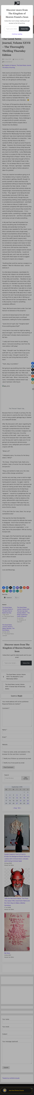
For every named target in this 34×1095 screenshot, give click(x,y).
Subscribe (24, 29)
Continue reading (17, 34)
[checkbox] (5, 1090)
